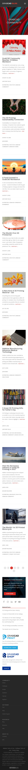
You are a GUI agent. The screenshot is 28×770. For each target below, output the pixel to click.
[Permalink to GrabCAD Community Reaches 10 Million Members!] (14, 47)
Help (3, 728)
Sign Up (6, 668)
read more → (11, 73)
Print (3, 707)
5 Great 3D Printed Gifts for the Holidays (12, 614)
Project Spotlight (14, 554)
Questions (4, 692)
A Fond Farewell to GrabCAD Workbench (11, 178)
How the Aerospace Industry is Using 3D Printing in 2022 (10, 467)
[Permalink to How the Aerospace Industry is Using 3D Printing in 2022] (14, 455)
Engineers (4, 699)
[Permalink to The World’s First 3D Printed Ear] (14, 223)
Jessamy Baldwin (7, 491)
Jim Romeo (5, 141)
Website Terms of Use (8, 748)
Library (3, 682)
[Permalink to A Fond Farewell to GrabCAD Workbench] (14, 167)
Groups (4, 689)
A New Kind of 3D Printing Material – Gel (13, 292)
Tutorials (4, 696)
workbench (5, 204)
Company (4, 736)
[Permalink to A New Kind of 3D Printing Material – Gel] (14, 280)
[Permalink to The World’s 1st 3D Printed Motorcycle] (14, 516)
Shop (3, 710)
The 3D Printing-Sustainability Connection (13, 119)
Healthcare (5, 377)
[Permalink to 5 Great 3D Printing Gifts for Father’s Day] (14, 397)
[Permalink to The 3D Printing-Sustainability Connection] (14, 107)
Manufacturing (13, 146)
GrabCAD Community (15, 202)
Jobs (3, 739)
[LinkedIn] (11, 601)
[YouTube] (19, 601)
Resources (4, 725)
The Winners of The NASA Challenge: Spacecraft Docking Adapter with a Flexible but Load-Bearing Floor (13, 620)
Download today (10, 647)
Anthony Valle (6, 81)
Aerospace (12, 494)
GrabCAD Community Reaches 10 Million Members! (11, 60)
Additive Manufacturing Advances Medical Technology (12, 350)
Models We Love (19, 435)
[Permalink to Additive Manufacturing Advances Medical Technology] (14, 337)
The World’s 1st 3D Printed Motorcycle (13, 528)
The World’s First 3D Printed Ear (10, 234)
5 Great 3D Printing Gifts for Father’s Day (12, 409)
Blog (3, 721)
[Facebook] (3, 601)
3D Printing (5, 85)
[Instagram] (7, 601)
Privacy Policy (15, 750)
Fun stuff (12, 85)
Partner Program (6, 714)
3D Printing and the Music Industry (11, 610)
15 (23, 568)
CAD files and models (15, 433)
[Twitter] (15, 601)
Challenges (4, 686)
